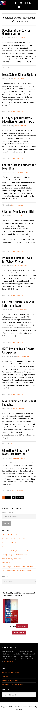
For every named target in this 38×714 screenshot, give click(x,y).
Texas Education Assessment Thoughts (19, 402)
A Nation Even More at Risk (18, 211)
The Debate (6, 563)
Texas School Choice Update (19, 74)
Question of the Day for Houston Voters (16, 32)
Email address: (7, 513)
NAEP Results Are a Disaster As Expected (19, 350)
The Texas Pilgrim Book (10, 680)
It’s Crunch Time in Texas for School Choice (17, 259)
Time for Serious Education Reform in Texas (18, 303)
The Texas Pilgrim (22, 3)
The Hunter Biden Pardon (11, 543)
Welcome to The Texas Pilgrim (12, 684)
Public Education (17, 68)
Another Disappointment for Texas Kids (19, 166)
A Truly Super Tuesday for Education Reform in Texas (18, 119)
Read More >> (8, 661)
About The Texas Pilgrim (10, 673)
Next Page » (20, 497)
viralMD (19, 709)
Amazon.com (22, 626)
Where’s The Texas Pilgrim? (11, 535)
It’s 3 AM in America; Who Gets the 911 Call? (17, 570)
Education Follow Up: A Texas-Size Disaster (15, 452)
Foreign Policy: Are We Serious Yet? (14, 555)
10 (13, 497)
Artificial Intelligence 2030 (11, 559)
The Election (6, 547)
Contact (5, 677)
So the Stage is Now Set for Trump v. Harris (17, 567)
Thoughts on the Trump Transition (14, 539)
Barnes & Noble (19, 632)
